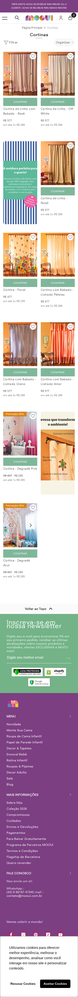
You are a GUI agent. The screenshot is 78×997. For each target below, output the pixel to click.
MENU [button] (11, 716)
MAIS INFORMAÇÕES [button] (22, 795)
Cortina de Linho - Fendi (54, 200)
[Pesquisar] (17, 17)
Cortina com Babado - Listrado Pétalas (57, 292)
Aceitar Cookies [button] (55, 983)
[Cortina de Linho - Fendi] (58, 163)
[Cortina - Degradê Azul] (20, 525)
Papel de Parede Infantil (24, 742)
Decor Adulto (16, 772)
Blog (9, 784)
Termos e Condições (22, 851)
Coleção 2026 (16, 809)
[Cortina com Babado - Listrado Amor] (58, 344)
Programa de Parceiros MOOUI (29, 845)
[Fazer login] (60, 17)
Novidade (13, 724)
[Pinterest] (35, 934)
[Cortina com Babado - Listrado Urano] (20, 344)
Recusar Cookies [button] (23, 983)
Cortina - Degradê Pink (20, 469)
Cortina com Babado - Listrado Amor (57, 381)
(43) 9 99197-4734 (19, 892)
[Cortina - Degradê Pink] (20, 434)
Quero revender (18, 863)
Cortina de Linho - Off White (57, 111)
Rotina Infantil (16, 760)
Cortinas (52, 27)
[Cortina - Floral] (20, 255)
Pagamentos (15, 833)
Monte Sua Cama (19, 730)
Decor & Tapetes (19, 748)
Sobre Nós (14, 803)
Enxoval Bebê (16, 754)
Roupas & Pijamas (19, 766)
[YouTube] (60, 934)
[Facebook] (11, 934)
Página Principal (32, 27)
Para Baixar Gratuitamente (26, 839)
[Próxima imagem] (31, 74)
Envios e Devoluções (22, 827)
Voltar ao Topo (35, 609)
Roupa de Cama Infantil (24, 736)
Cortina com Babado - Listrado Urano (19, 381)
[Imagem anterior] (10, 74)
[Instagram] (23, 934)
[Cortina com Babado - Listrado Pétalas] (58, 255)
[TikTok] (48, 934)
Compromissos (18, 815)
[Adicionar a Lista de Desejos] (33, 56)
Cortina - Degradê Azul (16, 563)
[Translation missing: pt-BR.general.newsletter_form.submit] (68, 658)
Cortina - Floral (14, 290)
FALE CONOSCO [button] (18, 873)
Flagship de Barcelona (23, 857)
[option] (39, 6)
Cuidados (13, 821)
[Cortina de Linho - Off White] (58, 74)
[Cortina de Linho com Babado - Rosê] (20, 74)
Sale (9, 778)
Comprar (20, 101)
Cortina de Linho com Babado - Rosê (19, 111)
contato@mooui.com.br (24, 896)
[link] (20, 182)
